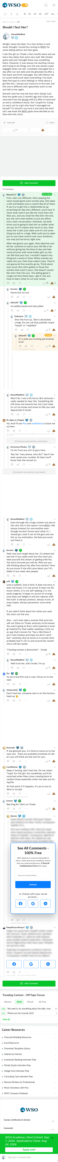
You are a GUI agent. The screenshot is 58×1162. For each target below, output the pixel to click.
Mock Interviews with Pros (16, 1088)
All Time (42, 1002)
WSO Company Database (16, 1093)
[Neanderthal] (19, 194)
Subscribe (11, 123)
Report (19, 283)
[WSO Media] (17, 14)
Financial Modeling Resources (17, 1037)
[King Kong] (19, 815)
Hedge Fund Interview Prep (16, 1071)
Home (5, 22)
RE (40, 14)
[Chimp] (12, 37)
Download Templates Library (17, 1049)
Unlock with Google (33, 904)
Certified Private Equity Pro (20, 923)
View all (6, 1020)
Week (19, 1002)
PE (29, 14)
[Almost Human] (26, 420)
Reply (8, 283)
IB (25, 14)
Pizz (24, 423)
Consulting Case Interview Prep (18, 1077)
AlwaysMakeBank (18, 34)
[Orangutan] (27, 927)
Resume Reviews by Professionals (19, 1082)
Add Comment (31, 183)
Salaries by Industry (13, 1054)
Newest (7, 1002)
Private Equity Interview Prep (17, 1065)
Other (25, 283)
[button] (49, 122)
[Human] (20, 288)
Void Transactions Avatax (15, 812)
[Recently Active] (5, 14)
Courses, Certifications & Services (17, 1120)
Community (8, 1128)
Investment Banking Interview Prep (20, 1060)
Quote (13, 283)
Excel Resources (11, 1043)
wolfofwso (37, 423)
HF (35, 14)
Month (30, 1002)
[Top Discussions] (11, 14)
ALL (53, 14)
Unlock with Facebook (20, 904)
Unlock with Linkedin (45, 904)
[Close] (52, 1138)
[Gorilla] (21, 302)
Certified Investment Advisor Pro (18, 796)
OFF (46, 14)
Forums (11, 22)
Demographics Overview (27, 349)
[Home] (11, 5)
